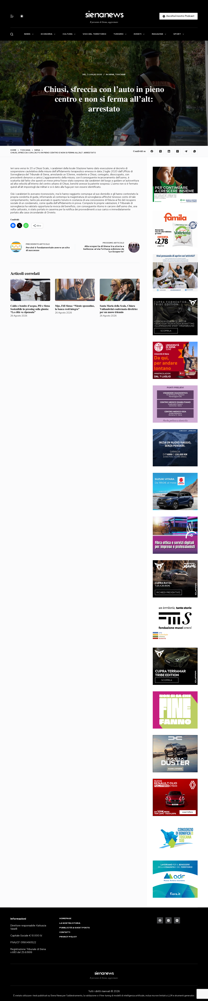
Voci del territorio (94, 34)
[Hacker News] (178, 151)
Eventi (138, 34)
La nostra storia (69, 923)
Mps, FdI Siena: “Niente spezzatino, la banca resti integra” (75, 307)
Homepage (65, 918)
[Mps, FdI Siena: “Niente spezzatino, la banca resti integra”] (75, 290)
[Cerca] (11, 34)
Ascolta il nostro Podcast (180, 16)
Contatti (64, 932)
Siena (111, 74)
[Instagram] (168, 920)
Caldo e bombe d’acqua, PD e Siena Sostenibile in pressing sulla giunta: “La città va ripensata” (30, 309)
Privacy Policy (68, 937)
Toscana (120, 74)
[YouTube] (177, 920)
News (27, 34)
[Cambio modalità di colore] (21, 16)
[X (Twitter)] (160, 151)
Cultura (67, 34)
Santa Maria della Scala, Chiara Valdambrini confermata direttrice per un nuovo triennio (119, 309)
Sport (177, 34)
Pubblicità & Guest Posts (74, 928)
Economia (46, 34)
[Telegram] (186, 151)
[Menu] (12, 16)
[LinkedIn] (169, 151)
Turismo (118, 34)
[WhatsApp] (195, 151)
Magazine (157, 34)
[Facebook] (152, 151)
